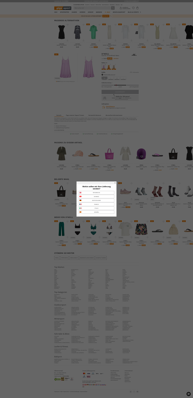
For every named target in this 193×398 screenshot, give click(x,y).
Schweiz (96, 196)
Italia (96, 208)
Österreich (96, 192)
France (96, 204)
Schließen (115, 182)
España (96, 212)
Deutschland (96, 200)
